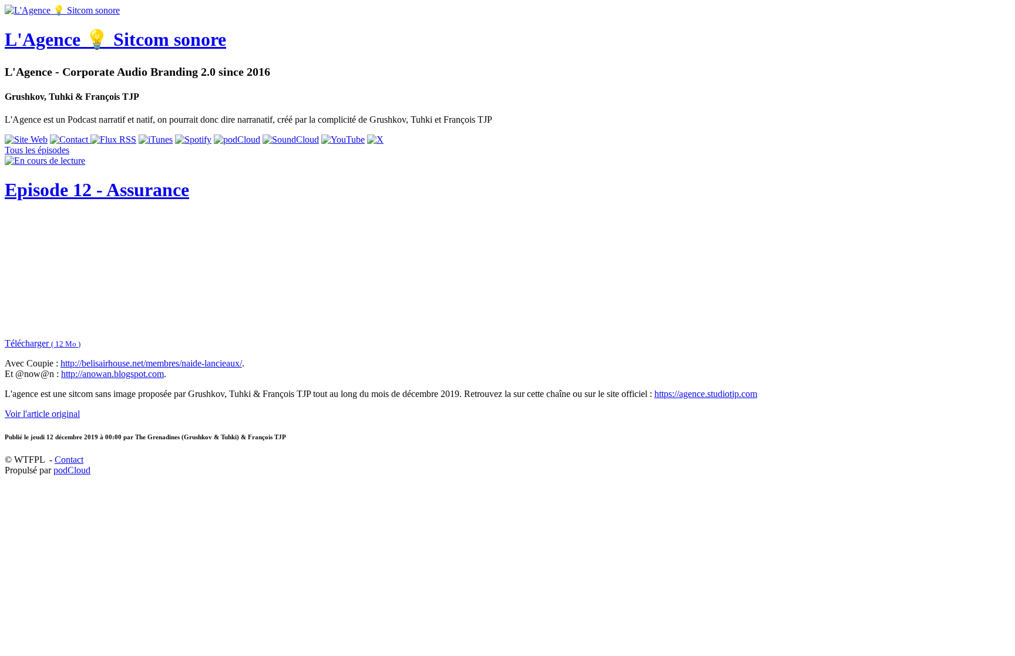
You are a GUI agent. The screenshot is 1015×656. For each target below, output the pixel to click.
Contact (69, 460)
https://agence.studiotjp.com (705, 394)
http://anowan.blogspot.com (112, 374)
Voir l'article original (42, 414)
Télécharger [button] (42, 343)
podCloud (71, 470)
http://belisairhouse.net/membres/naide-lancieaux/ (151, 363)
